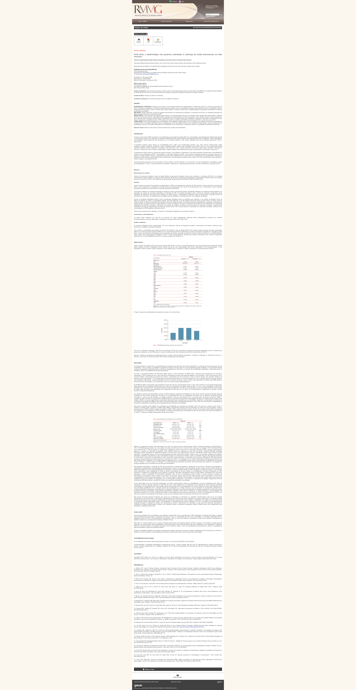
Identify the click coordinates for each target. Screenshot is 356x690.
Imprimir (139, 42)
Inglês (182, 1)
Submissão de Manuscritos (211, 21)
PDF (148, 42)
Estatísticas (158, 42)
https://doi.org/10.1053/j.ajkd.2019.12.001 (192, 627)
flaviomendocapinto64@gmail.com (148, 74)
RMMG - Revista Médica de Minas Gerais (148, 11)
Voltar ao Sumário (140, 34)
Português (174, 1)
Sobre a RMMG (142, 21)
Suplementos (189, 21)
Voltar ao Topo (149, 669)
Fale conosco (177, 677)
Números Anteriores (166, 21)
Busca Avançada (210, 16)
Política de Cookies (176, 681)
